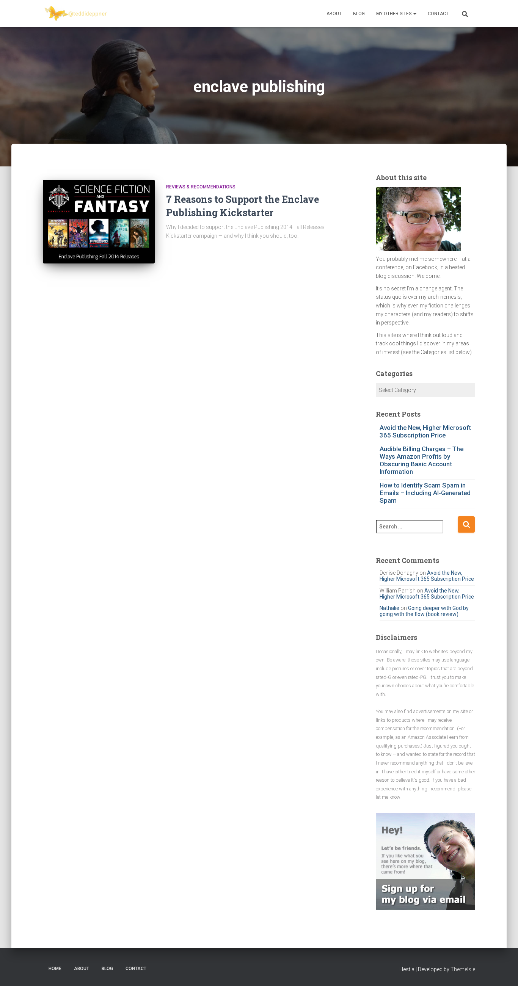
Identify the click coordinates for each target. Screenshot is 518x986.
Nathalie (389, 608)
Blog (359, 13)
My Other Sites (394, 13)
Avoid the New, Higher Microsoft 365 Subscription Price (425, 431)
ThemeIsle (463, 969)
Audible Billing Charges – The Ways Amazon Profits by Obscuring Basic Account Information (421, 460)
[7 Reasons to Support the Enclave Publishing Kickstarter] (99, 221)
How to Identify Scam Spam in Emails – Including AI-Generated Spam (425, 492)
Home (55, 968)
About (334, 13)
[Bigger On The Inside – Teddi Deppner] (76, 13)
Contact (438, 13)
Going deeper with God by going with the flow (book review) (424, 611)
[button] (414, 13)
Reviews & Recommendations (200, 187)
